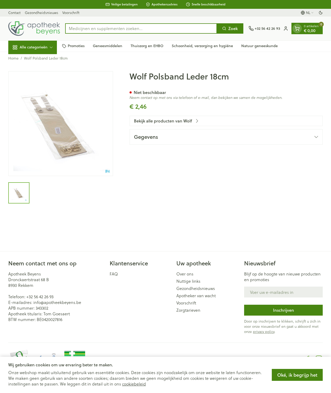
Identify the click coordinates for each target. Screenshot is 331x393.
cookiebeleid (134, 384)
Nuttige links (188, 281)
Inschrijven (283, 310)
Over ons (184, 274)
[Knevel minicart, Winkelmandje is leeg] (297, 28)
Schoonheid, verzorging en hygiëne (202, 45)
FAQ (114, 274)
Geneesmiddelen (107, 45)
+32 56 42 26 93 (40, 297)
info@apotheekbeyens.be (57, 302)
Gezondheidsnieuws (41, 12)
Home (13, 58)
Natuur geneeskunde (259, 45)
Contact (14, 12)
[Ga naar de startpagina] (34, 28)
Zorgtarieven (188, 310)
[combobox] (141, 28)
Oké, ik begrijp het (297, 375)
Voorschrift (70, 12)
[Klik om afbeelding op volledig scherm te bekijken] (61, 123)
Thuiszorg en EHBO (147, 45)
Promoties (76, 45)
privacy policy (263, 331)
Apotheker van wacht (196, 296)
